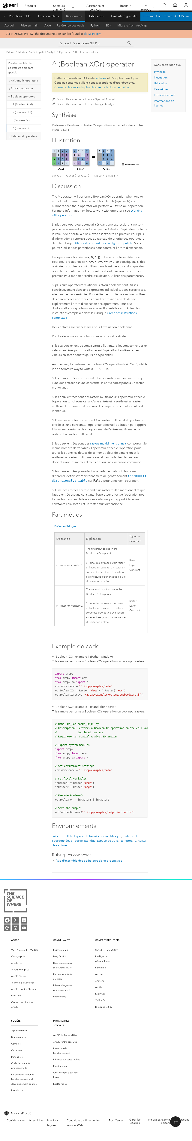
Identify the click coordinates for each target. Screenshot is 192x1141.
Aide (47, 25)
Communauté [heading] (61, 940)
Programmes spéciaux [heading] (61, 1023)
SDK (108, 25)
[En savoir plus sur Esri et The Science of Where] (15, 901)
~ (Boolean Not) (22, 112)
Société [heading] (15, 1020)
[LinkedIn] (24, 920)
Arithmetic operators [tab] (24, 80)
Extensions (96, 16)
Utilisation (160, 83)
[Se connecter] (186, 5)
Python (95, 25)
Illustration (161, 77)
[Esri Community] (7, 927)
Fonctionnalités (48, 16)
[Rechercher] (164, 5)
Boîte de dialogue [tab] (65, 526)
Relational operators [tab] (24, 136)
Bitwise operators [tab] (22, 88)
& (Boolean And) (23, 104)
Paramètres (161, 89)
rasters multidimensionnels (108, 443)
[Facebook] (7, 920)
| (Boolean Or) (21, 120)
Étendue (89, 840)
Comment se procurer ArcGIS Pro (166, 16)
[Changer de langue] (175, 5)
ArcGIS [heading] (15, 940)
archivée (100, 78)
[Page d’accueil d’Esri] (10, 5)
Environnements (164, 95)
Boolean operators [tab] (23, 96)
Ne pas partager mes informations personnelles (168, 1121)
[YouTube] (24, 927)
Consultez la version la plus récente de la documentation (91, 87)
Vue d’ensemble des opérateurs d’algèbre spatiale (20, 68)
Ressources (74, 16)
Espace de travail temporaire (116, 840)
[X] (15, 920)
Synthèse (160, 71)
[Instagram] (15, 927)
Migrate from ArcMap (132, 25)
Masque (115, 836)
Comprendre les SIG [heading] (107, 940)
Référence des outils (70, 25)
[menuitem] (24, 950)
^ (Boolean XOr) (22, 128)
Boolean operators (86, 52)
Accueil (9, 25)
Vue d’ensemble (20, 16)
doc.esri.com (92, 33)
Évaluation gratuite (124, 16)
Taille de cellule (62, 836)
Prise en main (29, 25)
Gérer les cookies (134, 1121)
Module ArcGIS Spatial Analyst (36, 52)
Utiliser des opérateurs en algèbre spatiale (104, 243)
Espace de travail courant (91, 836)
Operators (65, 52)
